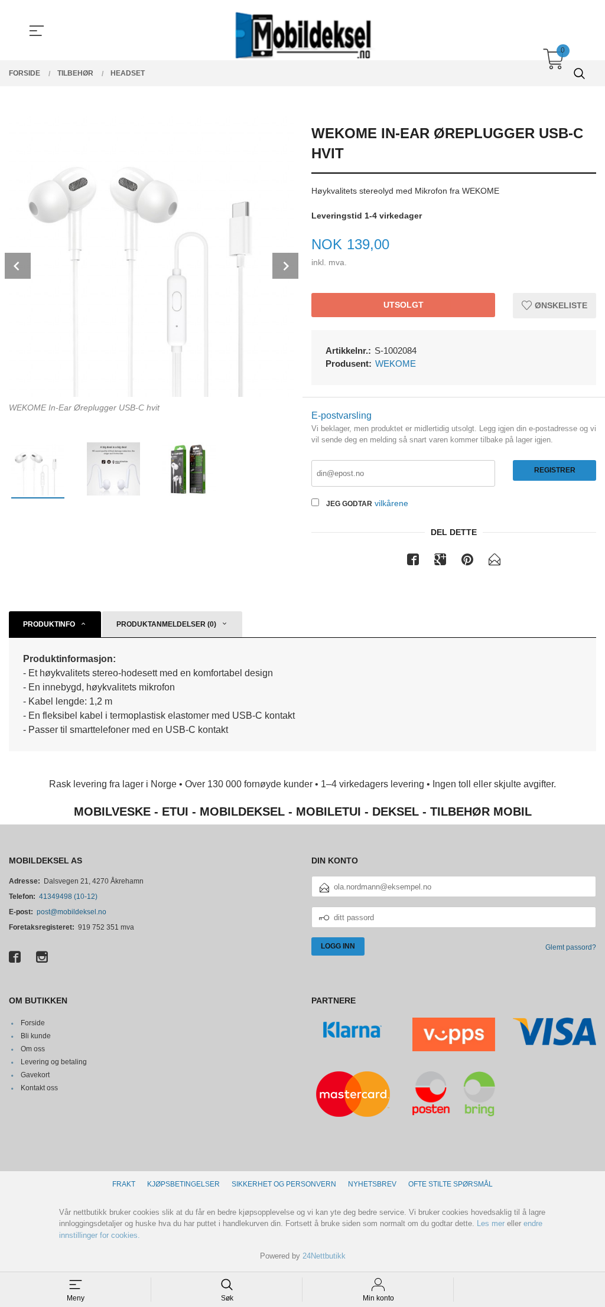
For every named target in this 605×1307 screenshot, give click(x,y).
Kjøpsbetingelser (183, 1184)
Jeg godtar (349, 504)
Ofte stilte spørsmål (450, 1184)
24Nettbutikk (324, 1255)
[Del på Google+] (440, 562)
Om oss (33, 1049)
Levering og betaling (54, 1062)
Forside (33, 1023)
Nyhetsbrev (372, 1184)
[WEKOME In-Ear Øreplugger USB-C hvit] (151, 254)
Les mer (491, 1223)
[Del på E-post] (494, 562)
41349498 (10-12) (68, 896)
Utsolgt (403, 304)
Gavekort (35, 1075)
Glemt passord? (570, 947)
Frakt (123, 1184)
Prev (18, 266)
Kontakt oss (39, 1088)
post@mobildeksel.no (71, 912)
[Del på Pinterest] (467, 562)
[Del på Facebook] (413, 562)
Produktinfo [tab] (49, 624)
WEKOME (395, 363)
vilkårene (391, 503)
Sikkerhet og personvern (284, 1184)
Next (285, 266)
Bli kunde (36, 1036)
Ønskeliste (559, 305)
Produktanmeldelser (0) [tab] (166, 624)
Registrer (554, 470)
